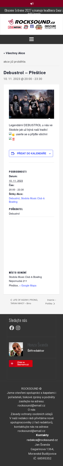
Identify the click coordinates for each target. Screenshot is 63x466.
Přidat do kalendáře (31, 153)
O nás (31, 409)
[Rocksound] (31, 21)
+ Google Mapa (27, 285)
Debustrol (14, 198)
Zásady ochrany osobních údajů (31, 414)
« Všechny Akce (14, 53)
